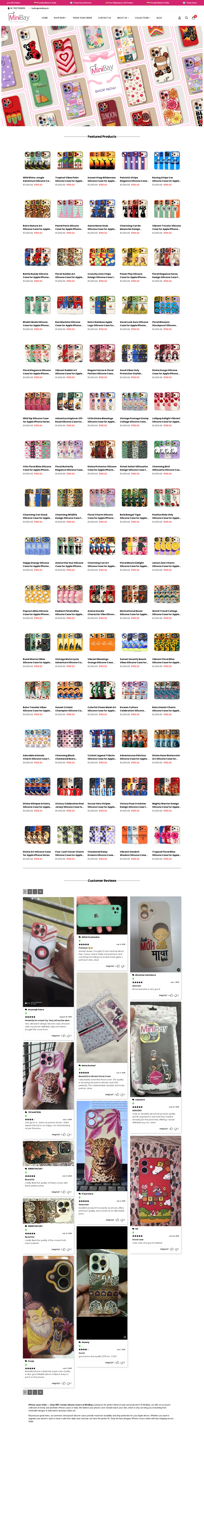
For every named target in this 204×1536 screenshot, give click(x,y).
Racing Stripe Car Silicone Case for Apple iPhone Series (165, 181)
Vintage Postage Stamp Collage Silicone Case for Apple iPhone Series (134, 422)
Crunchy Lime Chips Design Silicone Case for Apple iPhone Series (102, 277)
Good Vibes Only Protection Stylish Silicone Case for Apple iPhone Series (133, 375)
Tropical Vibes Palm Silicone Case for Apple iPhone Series (68, 181)
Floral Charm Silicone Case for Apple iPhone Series (100, 518)
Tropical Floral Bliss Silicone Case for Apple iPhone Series (165, 855)
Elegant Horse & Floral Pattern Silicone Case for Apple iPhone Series (101, 373)
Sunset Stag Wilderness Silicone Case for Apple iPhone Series (102, 181)
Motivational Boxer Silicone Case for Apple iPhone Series (133, 614)
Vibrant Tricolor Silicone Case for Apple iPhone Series (166, 229)
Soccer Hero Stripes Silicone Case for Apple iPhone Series (101, 807)
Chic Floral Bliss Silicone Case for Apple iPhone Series (37, 470)
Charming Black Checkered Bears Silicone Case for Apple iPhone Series (68, 760)
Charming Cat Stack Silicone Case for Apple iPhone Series (36, 518)
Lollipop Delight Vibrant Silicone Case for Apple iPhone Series (166, 422)
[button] (4, 76)
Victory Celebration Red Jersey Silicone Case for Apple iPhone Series (69, 807)
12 (40, 891)
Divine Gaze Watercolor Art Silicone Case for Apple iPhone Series (166, 759)
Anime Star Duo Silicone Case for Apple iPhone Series (69, 566)
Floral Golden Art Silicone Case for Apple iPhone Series (68, 277)
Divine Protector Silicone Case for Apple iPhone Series (102, 470)
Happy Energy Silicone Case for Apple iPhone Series (36, 566)
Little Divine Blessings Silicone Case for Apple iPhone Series (101, 422)
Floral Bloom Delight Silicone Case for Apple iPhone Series (133, 566)
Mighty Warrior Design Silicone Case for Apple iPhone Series (165, 807)
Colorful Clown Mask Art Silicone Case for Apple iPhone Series (102, 711)
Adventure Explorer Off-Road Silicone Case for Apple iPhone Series (69, 422)
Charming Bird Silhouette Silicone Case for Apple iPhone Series (166, 470)
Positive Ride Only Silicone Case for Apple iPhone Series (165, 518)
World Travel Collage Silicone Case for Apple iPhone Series (165, 614)
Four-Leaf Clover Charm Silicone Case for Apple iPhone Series (69, 855)
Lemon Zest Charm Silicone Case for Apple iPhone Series (165, 566)
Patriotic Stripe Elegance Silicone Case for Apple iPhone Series (133, 181)
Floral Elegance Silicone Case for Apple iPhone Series (37, 373)
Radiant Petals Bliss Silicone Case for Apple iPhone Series (68, 614)
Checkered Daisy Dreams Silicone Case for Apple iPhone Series (101, 855)
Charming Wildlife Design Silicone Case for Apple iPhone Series (69, 518)
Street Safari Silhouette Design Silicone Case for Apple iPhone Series (134, 470)
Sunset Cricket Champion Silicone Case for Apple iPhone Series (69, 711)
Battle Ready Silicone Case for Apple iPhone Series (36, 277)
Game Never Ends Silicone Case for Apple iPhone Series (101, 229)
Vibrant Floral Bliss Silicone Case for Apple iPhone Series (165, 662)
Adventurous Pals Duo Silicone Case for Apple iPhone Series (133, 759)
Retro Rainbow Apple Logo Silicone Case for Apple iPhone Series (101, 325)
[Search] (186, 17)
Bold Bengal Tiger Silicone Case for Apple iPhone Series (133, 518)
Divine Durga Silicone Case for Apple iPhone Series (165, 373)
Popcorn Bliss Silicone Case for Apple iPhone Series (36, 614)
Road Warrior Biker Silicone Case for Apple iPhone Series (36, 662)
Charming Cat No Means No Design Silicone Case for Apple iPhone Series (133, 230)
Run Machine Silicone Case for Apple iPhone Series (68, 325)
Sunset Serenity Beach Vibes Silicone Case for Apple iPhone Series (133, 662)
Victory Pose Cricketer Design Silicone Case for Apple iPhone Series (134, 807)
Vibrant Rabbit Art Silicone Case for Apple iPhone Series (68, 373)
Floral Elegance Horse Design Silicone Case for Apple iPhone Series (166, 277)
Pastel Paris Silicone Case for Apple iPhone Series (68, 229)
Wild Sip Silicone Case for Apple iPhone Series (36, 420)
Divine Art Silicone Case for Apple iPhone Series (37, 853)
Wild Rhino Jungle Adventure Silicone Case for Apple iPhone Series (37, 181)
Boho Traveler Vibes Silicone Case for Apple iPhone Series (36, 711)
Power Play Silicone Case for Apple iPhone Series (133, 277)
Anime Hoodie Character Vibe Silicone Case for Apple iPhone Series (101, 616)
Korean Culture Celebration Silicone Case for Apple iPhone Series (133, 712)
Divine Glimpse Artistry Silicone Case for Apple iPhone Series (36, 807)
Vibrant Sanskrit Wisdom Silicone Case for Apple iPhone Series (133, 855)
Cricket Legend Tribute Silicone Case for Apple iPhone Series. (101, 759)
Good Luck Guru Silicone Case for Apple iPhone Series (134, 325)
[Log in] (179, 17)
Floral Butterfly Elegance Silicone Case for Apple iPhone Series (68, 470)
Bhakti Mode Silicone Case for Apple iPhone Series (36, 325)
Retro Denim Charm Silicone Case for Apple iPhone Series (165, 711)
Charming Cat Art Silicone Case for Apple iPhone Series (101, 566)
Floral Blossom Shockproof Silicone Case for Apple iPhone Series (165, 327)
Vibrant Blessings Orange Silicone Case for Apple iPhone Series (101, 662)
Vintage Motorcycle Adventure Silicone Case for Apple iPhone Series (69, 662)
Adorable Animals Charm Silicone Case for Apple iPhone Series (37, 759)
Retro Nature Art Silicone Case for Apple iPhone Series (36, 229)
